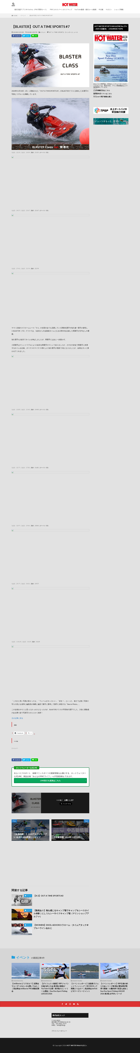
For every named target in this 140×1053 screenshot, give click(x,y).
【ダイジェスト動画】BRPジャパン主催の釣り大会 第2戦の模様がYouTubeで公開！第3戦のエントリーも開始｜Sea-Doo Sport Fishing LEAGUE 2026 (55, 989)
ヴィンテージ (69, 32)
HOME (15, 15)
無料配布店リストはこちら (102, 93)
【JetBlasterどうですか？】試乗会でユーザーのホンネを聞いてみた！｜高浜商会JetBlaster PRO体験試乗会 (25, 987)
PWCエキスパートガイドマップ (61, 9)
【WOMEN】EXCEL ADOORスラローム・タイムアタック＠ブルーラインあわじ (61, 926)
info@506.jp (61, 1025)
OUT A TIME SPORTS (56, 32)
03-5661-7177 (61, 1024)
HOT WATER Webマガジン (77, 1045)
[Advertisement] (31, 863)
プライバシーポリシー (59, 1031)
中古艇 (101, 9)
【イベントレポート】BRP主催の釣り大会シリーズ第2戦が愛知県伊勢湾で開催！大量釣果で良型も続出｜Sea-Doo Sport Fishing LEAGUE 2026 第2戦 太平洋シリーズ (114, 989)
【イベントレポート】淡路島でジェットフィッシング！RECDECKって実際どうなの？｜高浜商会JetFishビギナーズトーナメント (85, 987)
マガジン (109, 9)
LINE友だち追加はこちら (50, 780)
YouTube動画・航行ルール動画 (85, 9)
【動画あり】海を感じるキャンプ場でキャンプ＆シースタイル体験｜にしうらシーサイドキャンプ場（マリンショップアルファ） (61, 913)
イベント (23, 15)
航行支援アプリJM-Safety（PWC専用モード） (31, 9)
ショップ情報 (118, 9)
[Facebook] (17, 35)
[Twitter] (26, 35)
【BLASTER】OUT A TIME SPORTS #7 (41, 15)
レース (76, 32)
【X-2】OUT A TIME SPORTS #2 (48, 895)
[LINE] (34, 35)
